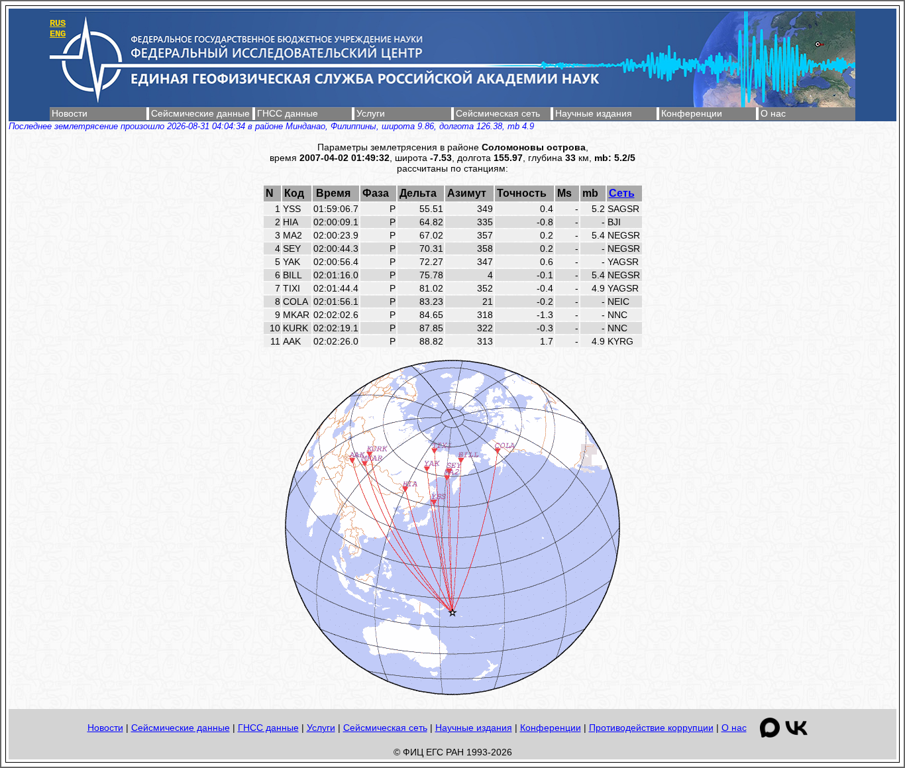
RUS (58, 23)
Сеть (622, 193)
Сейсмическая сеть (498, 113)
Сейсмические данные (200, 113)
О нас (773, 113)
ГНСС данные (287, 113)
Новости (69, 113)
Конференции (691, 113)
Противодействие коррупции (651, 727)
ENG (58, 33)
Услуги (370, 113)
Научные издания (593, 113)
